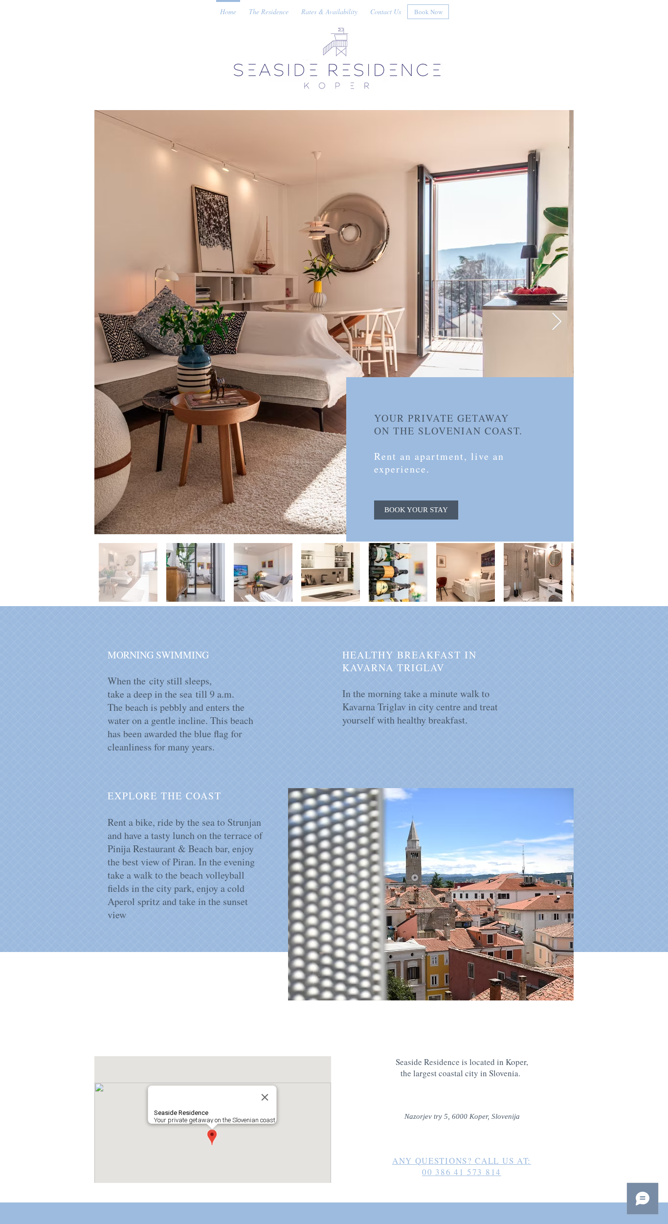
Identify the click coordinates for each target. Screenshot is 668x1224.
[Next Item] (556, 322)
